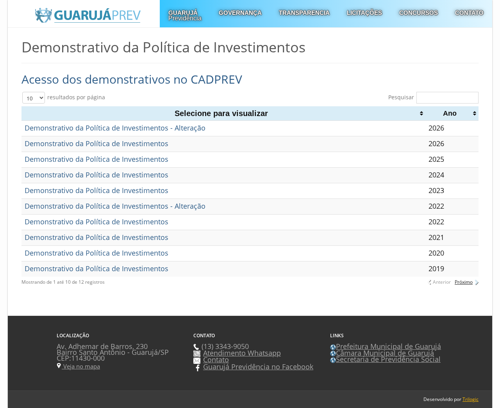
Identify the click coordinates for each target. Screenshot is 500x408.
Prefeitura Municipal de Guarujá (388, 346)
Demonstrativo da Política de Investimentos (96, 143)
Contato (469, 12)
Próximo (464, 282)
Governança (240, 12)
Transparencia (304, 12)
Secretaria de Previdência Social (388, 359)
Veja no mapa (81, 366)
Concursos (418, 12)
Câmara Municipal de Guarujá (385, 353)
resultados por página (75, 97)
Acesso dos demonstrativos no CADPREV (131, 79)
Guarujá (185, 15)
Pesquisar (401, 97)
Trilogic (470, 399)
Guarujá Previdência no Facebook (258, 366)
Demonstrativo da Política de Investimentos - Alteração (115, 127)
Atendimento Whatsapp (242, 353)
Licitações (364, 12)
